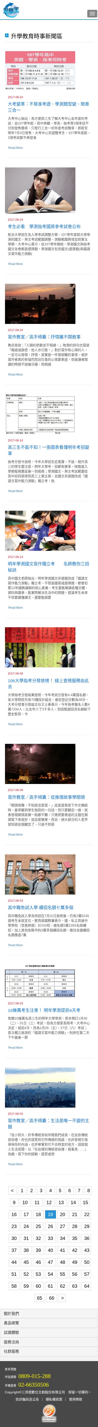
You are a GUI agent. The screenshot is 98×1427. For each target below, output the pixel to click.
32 (39, 1238)
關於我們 (11, 1314)
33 (51, 1238)
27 (63, 1226)
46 (39, 1262)
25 (39, 1226)
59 (27, 1286)
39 (39, 1250)
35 (75, 1238)
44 (14, 1262)
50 (86, 1262)
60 (39, 1286)
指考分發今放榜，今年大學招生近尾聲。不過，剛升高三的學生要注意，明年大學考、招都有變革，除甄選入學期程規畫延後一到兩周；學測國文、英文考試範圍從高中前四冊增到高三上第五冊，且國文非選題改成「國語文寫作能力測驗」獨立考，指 (48, 471)
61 (51, 1286)
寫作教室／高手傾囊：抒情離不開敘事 (44, 337)
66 (52, 1298)
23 (14, 1226)
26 (51, 1226)
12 (49, 1202)
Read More (15, 148)
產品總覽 (11, 1323)
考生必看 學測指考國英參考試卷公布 (44, 226)
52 (27, 1274)
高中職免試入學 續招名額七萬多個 (40, 907)
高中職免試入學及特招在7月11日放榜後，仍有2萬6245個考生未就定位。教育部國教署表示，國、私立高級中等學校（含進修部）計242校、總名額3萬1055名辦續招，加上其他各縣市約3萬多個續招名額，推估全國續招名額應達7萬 (49, 925)
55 (63, 1274)
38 (27, 1250)
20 (63, 1214)
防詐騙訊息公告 (27, 1399)
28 (75, 1226)
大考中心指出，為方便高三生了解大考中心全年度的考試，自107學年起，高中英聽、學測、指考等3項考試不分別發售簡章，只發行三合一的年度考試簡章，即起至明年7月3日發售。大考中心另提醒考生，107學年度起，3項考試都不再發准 (49, 128)
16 (14, 1214)
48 (63, 1262)
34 (63, 1238)
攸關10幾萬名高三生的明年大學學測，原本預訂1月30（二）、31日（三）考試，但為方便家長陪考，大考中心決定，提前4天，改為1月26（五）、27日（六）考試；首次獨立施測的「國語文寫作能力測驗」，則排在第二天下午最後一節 (49, 1027)
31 (27, 1238)
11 (37, 1202)
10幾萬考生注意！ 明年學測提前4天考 (44, 1010)
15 (85, 1202)
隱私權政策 (54, 1399)
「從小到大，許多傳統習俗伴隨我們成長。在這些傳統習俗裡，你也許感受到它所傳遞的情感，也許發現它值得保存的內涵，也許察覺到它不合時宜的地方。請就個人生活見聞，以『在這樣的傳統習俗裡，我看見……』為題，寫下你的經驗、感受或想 (48, 1144)
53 (39, 1274)
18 (39, 1214)
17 (27, 1214)
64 (86, 1286)
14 (74, 1202)
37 (14, 1250)
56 (75, 1274)
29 (86, 1226)
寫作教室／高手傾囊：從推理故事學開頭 (46, 797)
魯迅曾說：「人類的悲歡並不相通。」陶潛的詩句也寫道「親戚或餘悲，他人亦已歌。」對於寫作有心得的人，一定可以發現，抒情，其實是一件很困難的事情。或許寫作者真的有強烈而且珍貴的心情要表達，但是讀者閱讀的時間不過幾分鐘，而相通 (48, 354)
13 (62, 1202)
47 (51, 1262)
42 (75, 1250)
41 (63, 1250)
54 (51, 1274)
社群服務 (11, 1351)
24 (27, 1226)
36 (86, 1238)
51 (14, 1274)
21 (75, 1214)
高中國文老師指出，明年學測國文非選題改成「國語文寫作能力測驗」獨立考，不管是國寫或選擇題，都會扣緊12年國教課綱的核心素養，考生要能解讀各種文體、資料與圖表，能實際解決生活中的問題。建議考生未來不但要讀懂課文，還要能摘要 (48, 587)
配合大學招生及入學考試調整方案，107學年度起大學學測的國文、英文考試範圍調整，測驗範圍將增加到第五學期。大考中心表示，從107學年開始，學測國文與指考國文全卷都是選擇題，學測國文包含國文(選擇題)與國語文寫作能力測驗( (49, 244)
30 (14, 1238)
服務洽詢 (11, 1342)
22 (86, 1214)
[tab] (49, 1313)
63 (75, 1286)
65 (40, 1298)
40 (51, 1250)
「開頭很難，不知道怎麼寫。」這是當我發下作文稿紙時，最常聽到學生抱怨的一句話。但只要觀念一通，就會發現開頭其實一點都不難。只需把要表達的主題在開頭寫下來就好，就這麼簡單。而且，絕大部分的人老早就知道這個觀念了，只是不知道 (48, 814)
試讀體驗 (11, 1332)
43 (86, 1250)
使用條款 (75, 1399)
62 (63, 1286)
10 (25, 1202)
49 (75, 1262)
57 (86, 1274)
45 (27, 1262)
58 (14, 1286)
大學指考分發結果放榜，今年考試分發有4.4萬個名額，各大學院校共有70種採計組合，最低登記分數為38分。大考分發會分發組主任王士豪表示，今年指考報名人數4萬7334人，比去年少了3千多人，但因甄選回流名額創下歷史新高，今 (49, 704)
